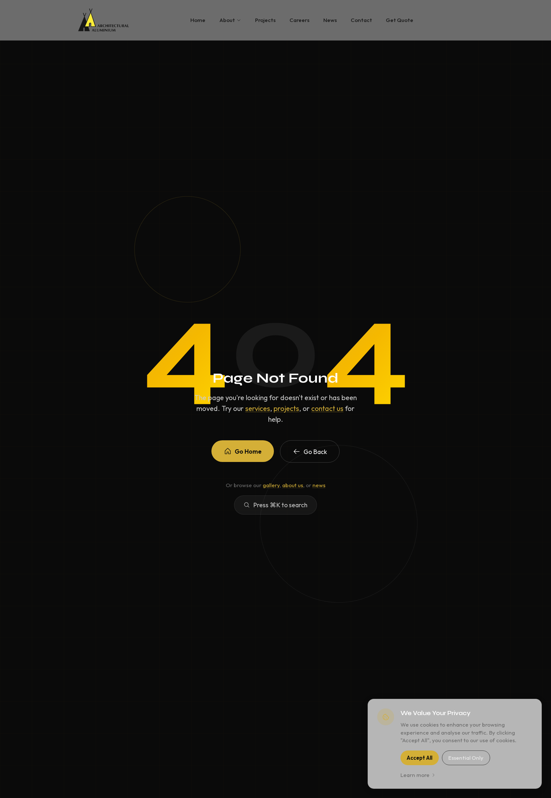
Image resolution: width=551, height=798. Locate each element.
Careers (299, 20)
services (257, 408)
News (330, 20)
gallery (271, 485)
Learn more (415, 775)
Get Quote (399, 20)
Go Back (315, 452)
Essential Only (465, 757)
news (319, 485)
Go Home (248, 451)
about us (292, 485)
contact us (327, 408)
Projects (265, 20)
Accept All (419, 757)
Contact (361, 20)
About (227, 20)
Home (197, 20)
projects (286, 408)
